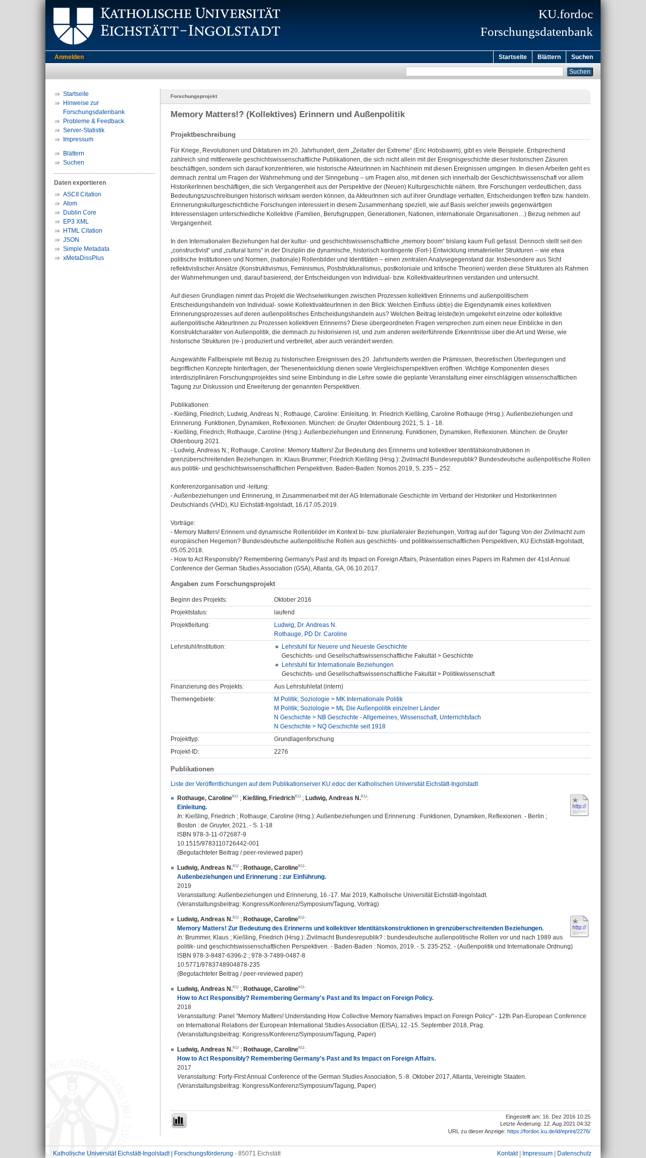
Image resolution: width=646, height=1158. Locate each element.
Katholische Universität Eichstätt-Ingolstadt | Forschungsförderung (143, 1153)
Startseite (513, 57)
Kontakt (507, 1153)
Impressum (78, 139)
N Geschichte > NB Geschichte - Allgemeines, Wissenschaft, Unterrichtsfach (377, 717)
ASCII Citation (82, 194)
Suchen (582, 57)
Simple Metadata (86, 248)
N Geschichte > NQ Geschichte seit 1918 (330, 726)
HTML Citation (82, 230)
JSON (71, 239)
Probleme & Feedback (93, 121)
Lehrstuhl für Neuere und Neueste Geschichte (344, 646)
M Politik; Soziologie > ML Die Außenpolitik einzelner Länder (357, 708)
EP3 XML (76, 221)
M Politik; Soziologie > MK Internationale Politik (338, 699)
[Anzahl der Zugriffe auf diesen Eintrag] (179, 1120)
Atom (70, 203)
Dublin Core (79, 212)
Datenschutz (574, 1153)
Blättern (549, 57)
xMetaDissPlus (83, 257)
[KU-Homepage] (165, 48)
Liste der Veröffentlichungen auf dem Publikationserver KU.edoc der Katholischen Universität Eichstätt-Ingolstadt (324, 783)
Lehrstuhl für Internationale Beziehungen (338, 664)
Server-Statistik (83, 130)
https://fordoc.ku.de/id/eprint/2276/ (548, 1131)
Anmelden (69, 57)
